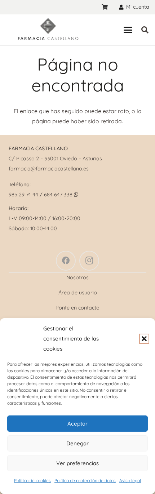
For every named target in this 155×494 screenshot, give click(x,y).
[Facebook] (66, 261)
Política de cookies (32, 480)
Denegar (77, 443)
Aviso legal (130, 480)
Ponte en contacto (77, 307)
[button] (144, 338)
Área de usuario (77, 292)
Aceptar (77, 423)
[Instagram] (89, 261)
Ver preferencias (77, 463)
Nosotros (77, 277)
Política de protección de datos (85, 480)
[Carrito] (105, 7)
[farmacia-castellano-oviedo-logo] (47, 30)
